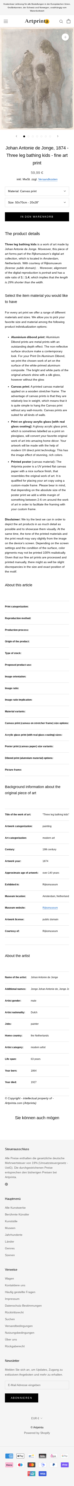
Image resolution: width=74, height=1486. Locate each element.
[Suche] (61, 21)
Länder (9, 1241)
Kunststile (11, 1221)
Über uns (11, 1339)
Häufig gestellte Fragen (20, 1292)
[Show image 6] (46, 136)
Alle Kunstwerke (15, 1207)
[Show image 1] (24, 136)
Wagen (9, 1278)
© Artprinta (37, 1427)
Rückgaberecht (15, 1346)
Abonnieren (21, 1397)
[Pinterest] (6, 1184)
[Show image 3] (33, 136)
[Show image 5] (41, 136)
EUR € (35, 1418)
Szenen (10, 1255)
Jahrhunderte (13, 1234)
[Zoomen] (65, 37)
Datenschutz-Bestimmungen (23, 1305)
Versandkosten (48, 179)
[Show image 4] (37, 136)
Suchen (10, 1319)
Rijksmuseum (50, 907)
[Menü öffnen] (6, 21)
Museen (10, 1228)
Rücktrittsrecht (14, 1312)
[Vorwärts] (57, 136)
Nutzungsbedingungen (19, 1332)
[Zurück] (16, 136)
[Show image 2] (28, 136)
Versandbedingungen (19, 1326)
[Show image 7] (50, 136)
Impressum (12, 1298)
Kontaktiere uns (15, 1285)
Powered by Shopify (37, 1432)
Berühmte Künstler (17, 1214)
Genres (10, 1248)
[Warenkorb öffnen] (68, 21)
